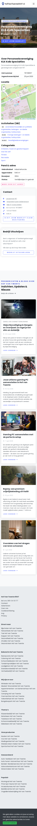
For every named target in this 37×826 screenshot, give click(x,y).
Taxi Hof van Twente (9, 633)
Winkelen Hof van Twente (11, 683)
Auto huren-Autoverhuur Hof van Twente (17, 761)
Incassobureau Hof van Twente (13, 786)
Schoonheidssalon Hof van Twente (14, 661)
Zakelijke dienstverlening (15, 322)
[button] (18, 102)
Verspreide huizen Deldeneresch (18, 202)
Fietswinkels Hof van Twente (12, 631)
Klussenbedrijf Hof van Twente (13, 714)
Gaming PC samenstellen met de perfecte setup (18, 435)
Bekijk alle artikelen (7, 293)
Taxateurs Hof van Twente (11, 719)
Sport (3, 160)
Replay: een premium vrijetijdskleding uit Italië (16, 490)
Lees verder (9, 350)
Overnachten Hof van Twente (12, 696)
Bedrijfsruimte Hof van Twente (13, 789)
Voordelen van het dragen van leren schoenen (16, 544)
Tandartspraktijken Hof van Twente (15, 663)
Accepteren (10, 823)
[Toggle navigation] (33, 3)
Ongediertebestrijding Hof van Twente (16, 791)
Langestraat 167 (9, 34)
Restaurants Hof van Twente (12, 656)
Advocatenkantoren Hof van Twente (15, 766)
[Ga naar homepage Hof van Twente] (13, 4)
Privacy (4, 616)
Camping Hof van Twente (11, 694)
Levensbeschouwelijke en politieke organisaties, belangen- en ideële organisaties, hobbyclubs (16, 129)
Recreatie (5, 157)
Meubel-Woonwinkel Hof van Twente (15, 686)
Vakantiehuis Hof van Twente (12, 699)
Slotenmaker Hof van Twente (12, 769)
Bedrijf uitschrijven (18, 252)
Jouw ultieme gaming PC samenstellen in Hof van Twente (15, 382)
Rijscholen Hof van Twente (11, 628)
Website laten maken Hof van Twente (15, 744)
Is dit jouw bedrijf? (13, 41)
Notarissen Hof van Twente (11, 716)
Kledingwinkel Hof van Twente (12, 741)
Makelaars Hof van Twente (11, 724)
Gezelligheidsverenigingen (18, 140)
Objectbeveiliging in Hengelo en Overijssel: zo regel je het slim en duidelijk (17, 328)
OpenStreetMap (31, 119)
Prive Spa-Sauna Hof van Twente (14, 784)
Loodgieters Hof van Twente (12, 666)
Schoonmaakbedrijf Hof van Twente (15, 721)
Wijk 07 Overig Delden (14, 205)
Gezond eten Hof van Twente (12, 643)
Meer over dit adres (12, 184)
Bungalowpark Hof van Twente (13, 701)
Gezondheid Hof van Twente (12, 638)
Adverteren (5, 606)
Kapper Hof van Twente (10, 636)
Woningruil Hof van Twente (11, 781)
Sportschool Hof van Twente (12, 746)
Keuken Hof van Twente (10, 736)
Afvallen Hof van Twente (10, 641)
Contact (4, 603)
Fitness (4, 155)
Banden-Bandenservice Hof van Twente (16, 764)
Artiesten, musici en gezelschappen (15, 21)
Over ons (4, 608)
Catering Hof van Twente (11, 658)
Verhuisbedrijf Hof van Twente (12, 671)
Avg (2, 613)
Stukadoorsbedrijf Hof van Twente (14, 668)
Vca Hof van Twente (9, 739)
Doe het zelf (6, 152)
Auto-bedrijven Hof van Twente (13, 759)
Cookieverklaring (7, 611)
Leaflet (23, 119)
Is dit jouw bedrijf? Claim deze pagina (18, 219)
